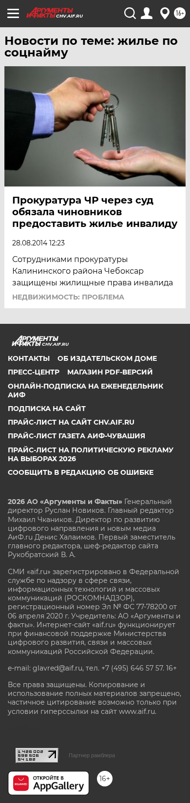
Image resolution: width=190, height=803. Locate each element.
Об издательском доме (107, 358)
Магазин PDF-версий (110, 372)
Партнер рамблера (92, 755)
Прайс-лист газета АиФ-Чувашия (76, 435)
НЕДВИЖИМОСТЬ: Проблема (68, 297)
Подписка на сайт (47, 408)
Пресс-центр (33, 372)
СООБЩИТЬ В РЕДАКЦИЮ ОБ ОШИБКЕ (80, 472)
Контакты (29, 358)
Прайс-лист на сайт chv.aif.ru (71, 422)
